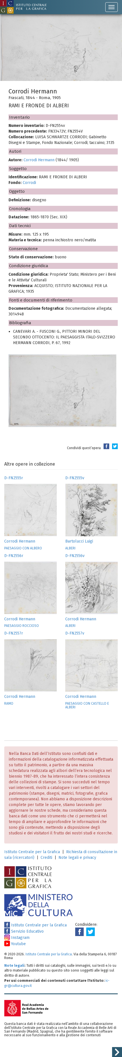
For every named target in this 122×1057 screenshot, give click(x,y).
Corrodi (29, 182)
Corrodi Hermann (39, 160)
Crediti (46, 857)
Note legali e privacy (77, 857)
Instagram (20, 937)
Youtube (18, 943)
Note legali (14, 965)
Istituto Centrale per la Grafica (32, 851)
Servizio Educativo (27, 931)
